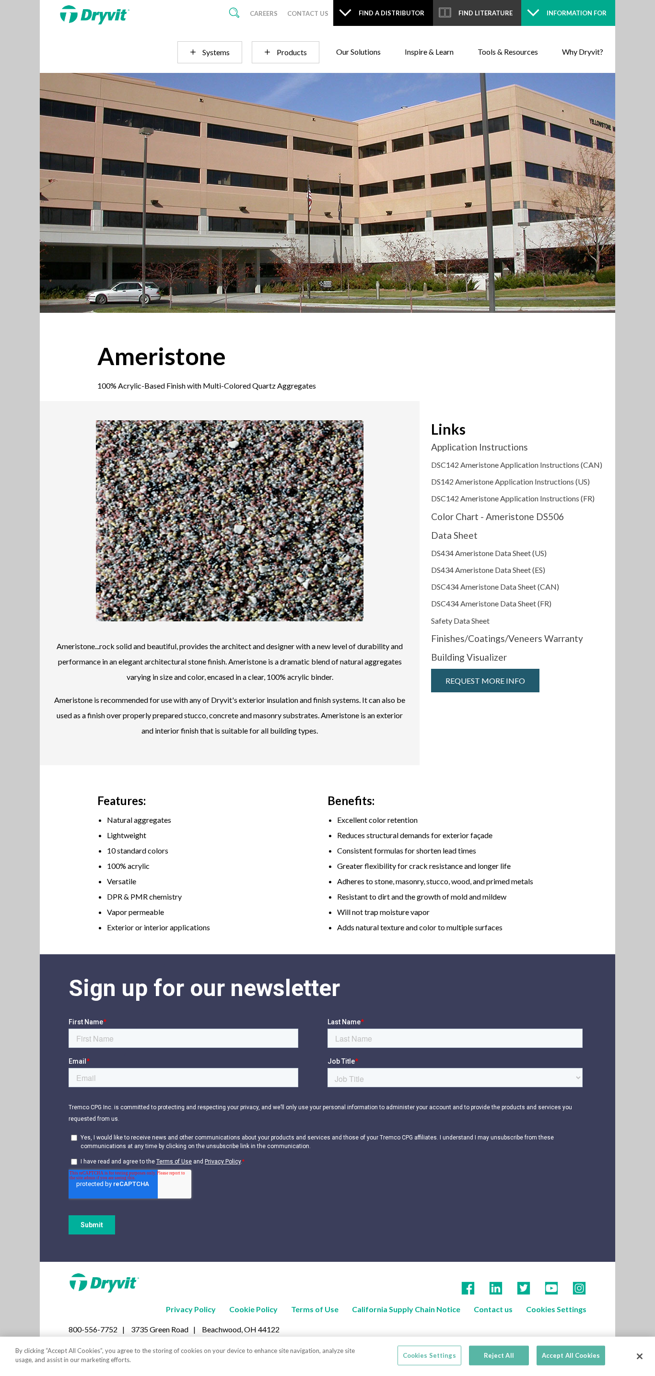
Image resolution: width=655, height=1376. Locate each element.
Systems (216, 52)
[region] (327, 1356)
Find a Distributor (391, 13)
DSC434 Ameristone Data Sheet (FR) (491, 603)
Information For (577, 13)
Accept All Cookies (571, 1355)
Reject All (499, 1355)
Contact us (493, 1309)
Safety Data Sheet (460, 620)
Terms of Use (315, 1309)
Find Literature (485, 13)
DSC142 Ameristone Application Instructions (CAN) (516, 464)
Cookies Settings (556, 1309)
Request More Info (485, 680)
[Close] (639, 1356)
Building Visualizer (469, 657)
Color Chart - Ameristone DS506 (497, 516)
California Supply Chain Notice (406, 1309)
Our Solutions (358, 51)
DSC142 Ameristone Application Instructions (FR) (513, 498)
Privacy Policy (191, 1309)
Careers (264, 13)
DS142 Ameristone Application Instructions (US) (510, 481)
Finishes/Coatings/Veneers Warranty (507, 638)
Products (292, 52)
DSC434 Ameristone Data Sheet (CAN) (495, 586)
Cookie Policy (253, 1309)
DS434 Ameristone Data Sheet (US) (489, 553)
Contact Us (307, 13)
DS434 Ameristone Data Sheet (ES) (488, 569)
